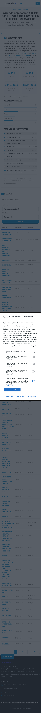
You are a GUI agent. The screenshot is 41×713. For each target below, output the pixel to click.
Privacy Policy (31, 396)
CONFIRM (12, 389)
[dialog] (20, 356)
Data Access (20, 396)
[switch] (33, 357)
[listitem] (20, 352)
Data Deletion (9, 396)
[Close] (37, 316)
